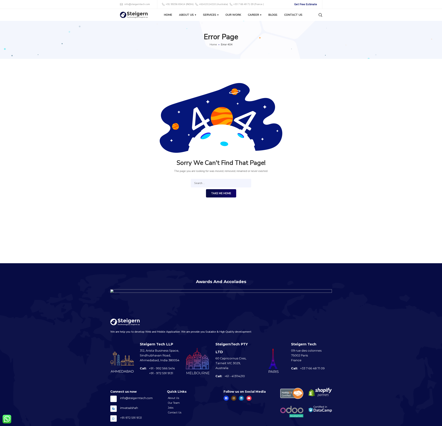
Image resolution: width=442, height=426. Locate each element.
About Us (173, 398)
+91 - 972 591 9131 (161, 373)
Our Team (174, 402)
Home (213, 44)
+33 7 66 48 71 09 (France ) (248, 4)
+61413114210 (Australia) (213, 4)
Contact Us (174, 412)
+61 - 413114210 (234, 376)
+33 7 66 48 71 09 (312, 368)
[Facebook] (226, 398)
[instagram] (233, 398)
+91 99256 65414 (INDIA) (180, 4)
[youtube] (249, 398)
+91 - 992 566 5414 (162, 368)
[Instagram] (241, 398)
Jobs (170, 407)
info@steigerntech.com (137, 4)
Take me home (221, 193)
